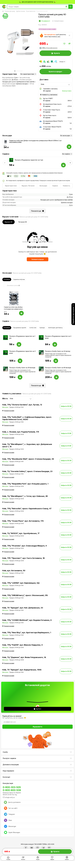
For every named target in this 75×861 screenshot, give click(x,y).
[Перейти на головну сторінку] (3, 11)
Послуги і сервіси (9, 758)
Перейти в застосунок (73, 315)
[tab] (10, 185)
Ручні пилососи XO (42, 11)
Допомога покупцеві (11, 765)
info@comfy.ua (10, 797)
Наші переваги (8, 771)
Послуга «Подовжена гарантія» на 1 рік (29, 160)
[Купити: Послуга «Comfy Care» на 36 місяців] (20, 377)
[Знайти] (70, 6)
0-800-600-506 (12, 790)
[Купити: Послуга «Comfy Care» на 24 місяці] (55, 360)
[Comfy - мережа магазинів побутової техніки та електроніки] (4, 6)
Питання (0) (22, 222)
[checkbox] (10, 285)
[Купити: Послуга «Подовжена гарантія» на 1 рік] (19, 344)
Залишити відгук (37, 259)
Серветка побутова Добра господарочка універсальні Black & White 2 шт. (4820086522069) (35, 141)
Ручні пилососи (30, 11)
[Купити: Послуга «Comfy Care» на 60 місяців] (56, 377)
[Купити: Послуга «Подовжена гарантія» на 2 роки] (54, 344)
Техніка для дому (10, 11)
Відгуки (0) (8, 222)
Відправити (37, 727)
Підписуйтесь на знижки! (11, 716)
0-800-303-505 (12, 787)
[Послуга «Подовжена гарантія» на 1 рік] (11, 160)
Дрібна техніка (20, 11)
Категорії (6, 777)
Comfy (5, 752)
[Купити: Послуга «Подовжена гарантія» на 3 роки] (20, 360)
